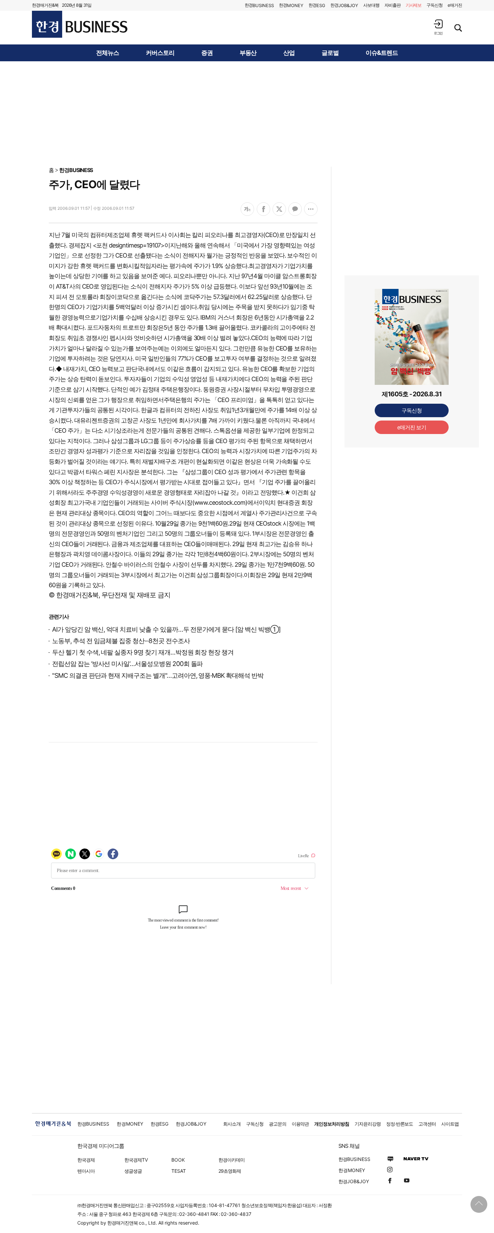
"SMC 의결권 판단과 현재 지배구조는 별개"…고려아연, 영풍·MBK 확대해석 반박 (157, 675)
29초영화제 (229, 1171)
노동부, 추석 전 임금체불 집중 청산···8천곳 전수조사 (121, 641)
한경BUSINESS (76, 170)
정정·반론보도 (399, 1124)
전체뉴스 (107, 52)
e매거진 (455, 5)
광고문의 (277, 1124)
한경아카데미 (231, 1160)
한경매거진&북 (45, 5)
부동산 (248, 52)
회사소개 (232, 1124)
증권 (207, 52)
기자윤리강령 (368, 1124)
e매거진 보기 (411, 427)
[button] (438, 27)
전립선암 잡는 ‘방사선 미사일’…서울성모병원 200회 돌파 (127, 664)
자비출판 (392, 5)
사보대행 (371, 5)
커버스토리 (160, 52)
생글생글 (133, 1171)
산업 (289, 52)
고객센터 (427, 1124)
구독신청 (434, 5)
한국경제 (86, 1160)
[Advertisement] (247, 113)
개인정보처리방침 (331, 1124)
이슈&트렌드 (382, 52)
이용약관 (300, 1124)
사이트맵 (450, 1124)
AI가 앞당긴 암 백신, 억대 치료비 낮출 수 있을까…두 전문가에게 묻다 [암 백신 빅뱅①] (166, 629)
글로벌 (330, 52)
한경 (259, 5)
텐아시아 (86, 1171)
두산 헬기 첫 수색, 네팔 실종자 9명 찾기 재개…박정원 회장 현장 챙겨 (143, 652)
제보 (414, 5)
